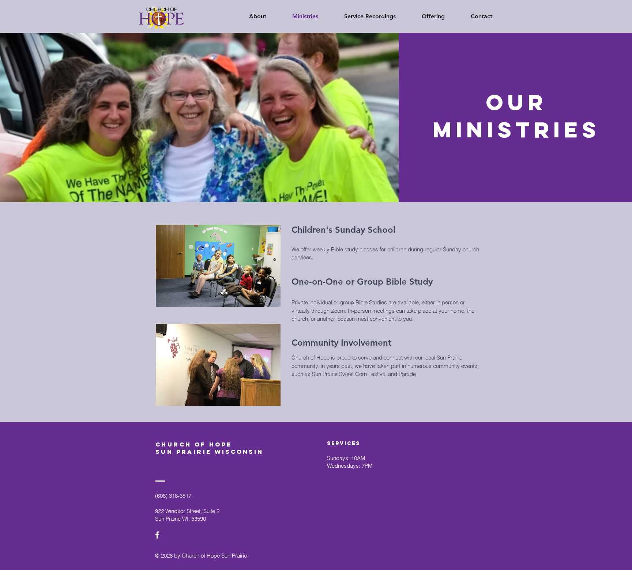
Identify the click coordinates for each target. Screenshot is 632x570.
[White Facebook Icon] (157, 535)
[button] (362, 16)
